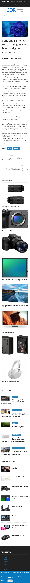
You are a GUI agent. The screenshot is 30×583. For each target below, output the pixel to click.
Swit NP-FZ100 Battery (7, 357)
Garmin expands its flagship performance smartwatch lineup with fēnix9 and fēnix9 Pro (14, 452)
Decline (10, 580)
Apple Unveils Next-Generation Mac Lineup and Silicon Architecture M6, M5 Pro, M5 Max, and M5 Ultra (15, 439)
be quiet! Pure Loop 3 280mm (20, 486)
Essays (5, 563)
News (5, 559)
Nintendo (16, 148)
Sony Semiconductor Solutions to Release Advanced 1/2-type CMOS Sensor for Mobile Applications (14, 280)
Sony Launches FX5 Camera (8, 230)
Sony (9, 148)
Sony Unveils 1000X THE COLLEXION (10, 381)
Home (5, 557)
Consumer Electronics (18, 448)
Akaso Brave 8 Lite (17, 516)
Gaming (6, 58)
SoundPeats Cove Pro (17, 506)
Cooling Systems (17, 410)
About (5, 564)
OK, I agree (4, 580)
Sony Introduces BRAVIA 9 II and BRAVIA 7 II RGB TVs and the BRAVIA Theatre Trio (14, 331)
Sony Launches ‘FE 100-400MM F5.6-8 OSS (11, 206)
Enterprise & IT (16, 434)
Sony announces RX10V (7, 255)
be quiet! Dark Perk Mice (18, 535)
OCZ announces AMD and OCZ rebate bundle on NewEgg (14, 169)
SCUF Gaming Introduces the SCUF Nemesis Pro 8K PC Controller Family (14, 401)
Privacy (5, 569)
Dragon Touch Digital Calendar (20, 476)
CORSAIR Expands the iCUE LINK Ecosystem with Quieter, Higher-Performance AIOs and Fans (14, 414)
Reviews (6, 561)
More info (10, 577)
